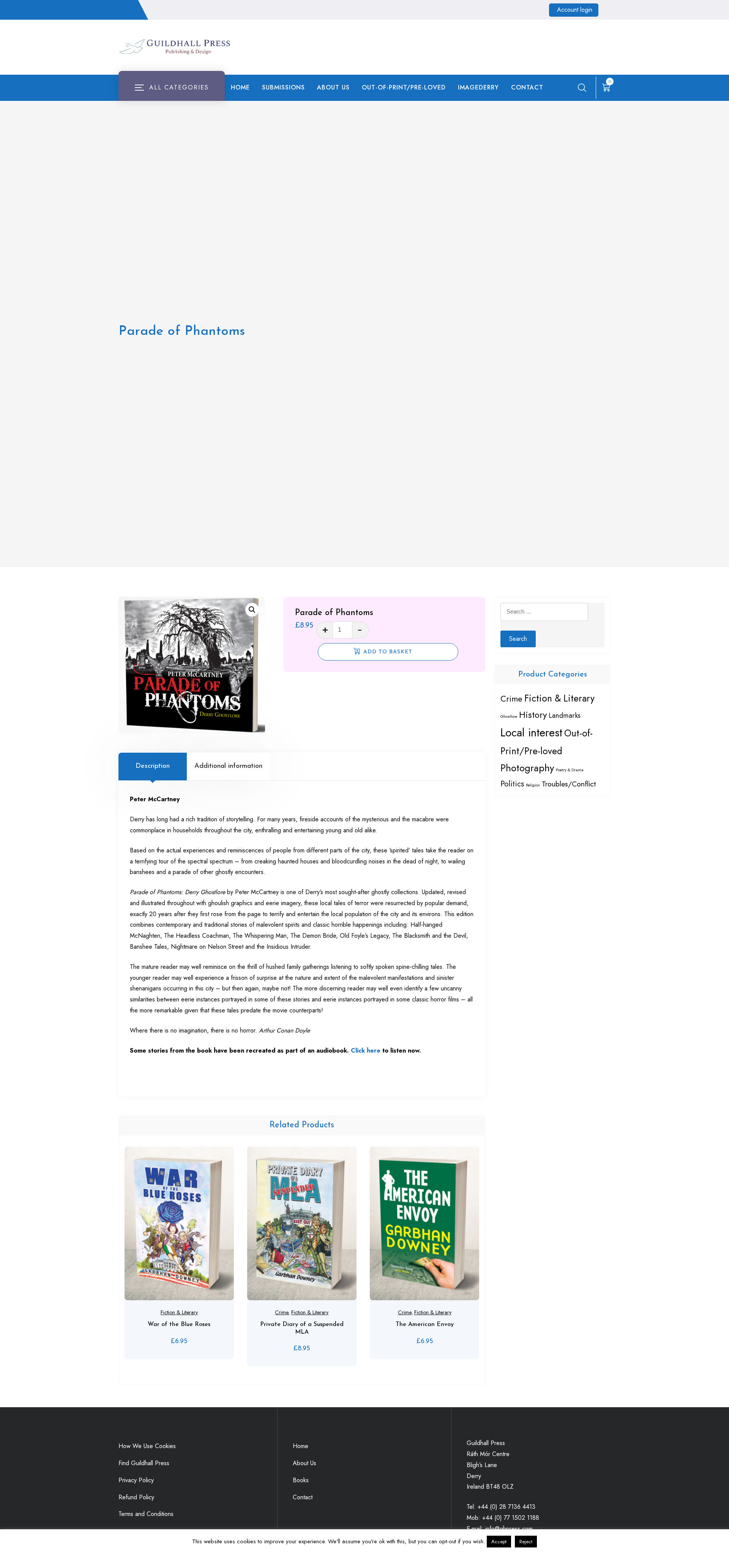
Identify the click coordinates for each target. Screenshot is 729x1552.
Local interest (531, 733)
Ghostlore (508, 716)
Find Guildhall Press (143, 1463)
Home (240, 87)
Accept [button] (499, 1541)
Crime (281, 1312)
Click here (365, 1050)
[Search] (582, 88)
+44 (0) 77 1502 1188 (510, 1517)
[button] (252, 610)
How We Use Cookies (147, 1446)
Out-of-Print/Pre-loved (404, 87)
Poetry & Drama (570, 770)
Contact (527, 87)
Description (153, 766)
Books (301, 1480)
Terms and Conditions (146, 1514)
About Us (333, 87)
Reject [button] (525, 1541)
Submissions (283, 87)
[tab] (152, 766)
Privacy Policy (136, 1480)
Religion (533, 785)
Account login (574, 9)
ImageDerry (478, 87)
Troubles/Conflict (569, 783)
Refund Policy (136, 1497)
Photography (527, 768)
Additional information (228, 766)
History (533, 714)
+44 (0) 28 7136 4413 (506, 1506)
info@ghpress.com (509, 1528)
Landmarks (565, 715)
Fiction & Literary (179, 1312)
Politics (512, 783)
